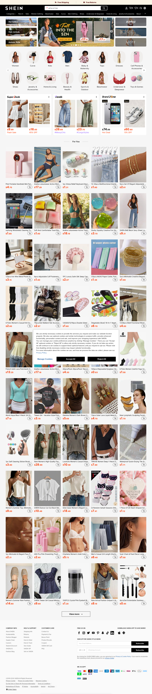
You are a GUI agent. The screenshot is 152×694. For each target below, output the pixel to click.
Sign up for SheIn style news (89, 639)
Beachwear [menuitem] (49, 14)
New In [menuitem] (20, 14)
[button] (140, 8)
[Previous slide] (40, 31)
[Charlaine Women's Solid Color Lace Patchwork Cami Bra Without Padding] (76, 534)
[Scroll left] (142, 13)
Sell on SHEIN (28, 651)
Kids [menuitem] (57, 14)
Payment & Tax (46, 634)
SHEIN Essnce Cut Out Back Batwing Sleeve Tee (47, 508)
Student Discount (11, 646)
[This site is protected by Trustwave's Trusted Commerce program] (79, 678)
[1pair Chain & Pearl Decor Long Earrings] (133, 534)
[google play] (123, 634)
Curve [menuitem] (63, 14)
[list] (96, 633)
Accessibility (34, 686)
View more (74, 614)
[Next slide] (111, 31)
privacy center (109, 658)
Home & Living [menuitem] (111, 14)
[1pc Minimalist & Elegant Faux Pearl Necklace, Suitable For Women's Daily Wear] (19, 534)
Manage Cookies (41, 681)
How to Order (28, 640)
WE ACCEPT (81, 667)
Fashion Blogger (11, 637)
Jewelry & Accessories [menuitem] (126, 14)
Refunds (26, 637)
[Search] (104, 8)
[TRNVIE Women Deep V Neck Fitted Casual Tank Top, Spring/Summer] (104, 442)
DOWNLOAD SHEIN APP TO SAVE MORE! (132, 628)
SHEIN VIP (27, 649)
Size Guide (27, 646)
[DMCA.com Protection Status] (85, 678)
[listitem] (19, 168)
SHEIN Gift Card (47, 646)
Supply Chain (10, 640)
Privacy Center (10, 681)
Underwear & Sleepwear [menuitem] (95, 14)
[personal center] (126, 8)
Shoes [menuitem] (82, 14)
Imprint (43, 686)
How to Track (28, 643)
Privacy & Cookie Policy (123, 656)
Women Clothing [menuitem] (37, 14)
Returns (26, 634)
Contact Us (45, 631)
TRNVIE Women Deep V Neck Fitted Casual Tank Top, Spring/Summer (104, 462)
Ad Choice (51, 686)
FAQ (43, 649)
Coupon (44, 643)
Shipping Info (28, 631)
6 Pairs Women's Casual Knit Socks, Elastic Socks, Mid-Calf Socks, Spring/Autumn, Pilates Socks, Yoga (19, 323)
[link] (38, 2)
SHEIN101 (9, 649)
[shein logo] (14, 8)
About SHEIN (10, 631)
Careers (8, 643)
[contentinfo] (112, 672)
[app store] (119, 634)
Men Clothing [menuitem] (72, 14)
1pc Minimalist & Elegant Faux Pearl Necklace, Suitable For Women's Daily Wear (19, 554)
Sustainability (10, 634)
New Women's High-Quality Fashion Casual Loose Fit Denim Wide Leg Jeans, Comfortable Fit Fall (47, 462)
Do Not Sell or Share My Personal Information (20, 683)
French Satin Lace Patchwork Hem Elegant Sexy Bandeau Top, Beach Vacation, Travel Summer (19, 369)
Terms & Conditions (44, 683)
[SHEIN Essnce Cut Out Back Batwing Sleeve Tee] (47, 488)
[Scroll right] (145, 13)
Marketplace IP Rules (13, 686)
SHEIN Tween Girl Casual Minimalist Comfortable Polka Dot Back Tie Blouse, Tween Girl (47, 600)
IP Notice (25, 686)
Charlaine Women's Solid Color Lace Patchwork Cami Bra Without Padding (76, 554)
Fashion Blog (10, 651)
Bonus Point (45, 637)
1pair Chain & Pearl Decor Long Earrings (133, 554)
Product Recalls (47, 640)
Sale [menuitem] (27, 14)
